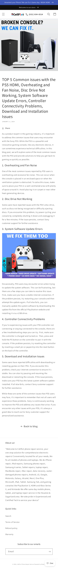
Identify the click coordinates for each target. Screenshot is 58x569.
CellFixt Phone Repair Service (25, 564)
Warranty (9, 534)
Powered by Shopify (40, 564)
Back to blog (30, 426)
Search (8, 516)
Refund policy (11, 528)
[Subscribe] (49, 551)
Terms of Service (12, 522)
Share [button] (7, 128)
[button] (3, 14)
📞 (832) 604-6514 (34, 14)
